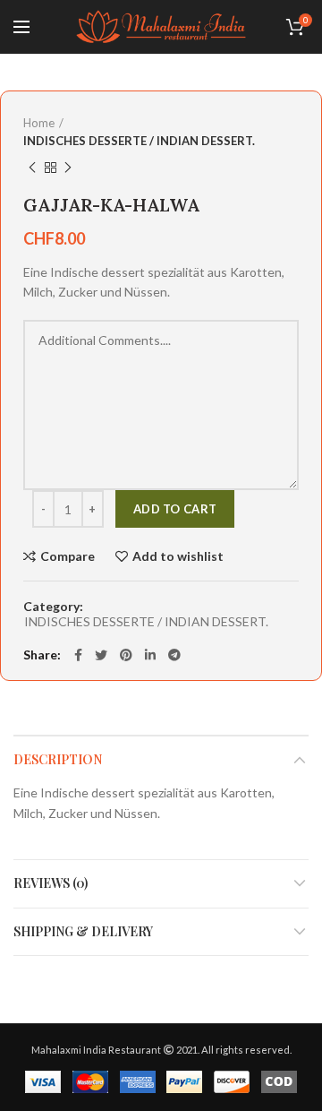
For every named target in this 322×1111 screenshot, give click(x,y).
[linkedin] (150, 655)
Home (39, 123)
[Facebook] (78, 655)
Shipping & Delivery (83, 931)
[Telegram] (174, 655)
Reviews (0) (50, 882)
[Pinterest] (126, 655)
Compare (67, 556)
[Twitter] (101, 655)
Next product (68, 168)
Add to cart (174, 509)
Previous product (32, 168)
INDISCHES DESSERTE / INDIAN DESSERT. (139, 140)
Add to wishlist (178, 556)
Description (57, 759)
